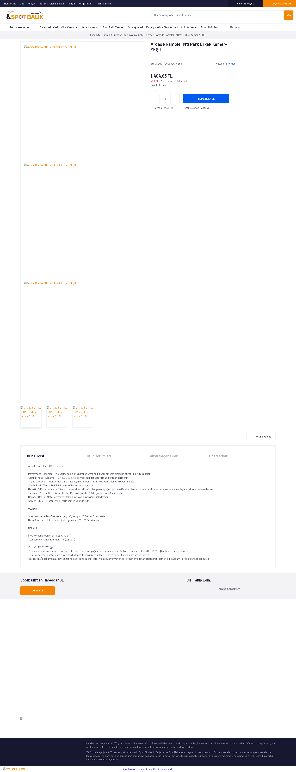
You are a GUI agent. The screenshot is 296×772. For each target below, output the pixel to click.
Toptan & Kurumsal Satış (51, 3)
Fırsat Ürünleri (209, 27)
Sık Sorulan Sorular (161, 687)
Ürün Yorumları (99, 456)
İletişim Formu (223, 660)
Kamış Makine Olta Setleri (162, 27)
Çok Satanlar (189, 27)
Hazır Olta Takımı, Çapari (33, 682)
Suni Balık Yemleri (114, 27)
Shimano (90, 660)
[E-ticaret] (148, 769)
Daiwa (88, 671)
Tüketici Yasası (223, 697)
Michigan (89, 682)
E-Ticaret (271, 719)
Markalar (235, 27)
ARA (288, 15)
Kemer (231, 63)
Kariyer (31, 3)
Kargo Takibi (85, 3)
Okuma (89, 666)
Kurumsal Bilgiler (159, 682)
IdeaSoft (258, 719)
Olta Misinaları (90, 27)
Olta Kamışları (70, 27)
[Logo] (23, 15)
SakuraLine (91, 687)
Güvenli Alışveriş (224, 687)
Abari (88, 692)
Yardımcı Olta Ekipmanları (33, 692)
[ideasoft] (130, 769)
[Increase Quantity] (175, 98)
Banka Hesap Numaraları (163, 676)
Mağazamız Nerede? (161, 671)
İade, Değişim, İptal (226, 682)
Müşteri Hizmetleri (160, 666)
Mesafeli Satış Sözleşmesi (229, 692)
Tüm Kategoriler (20, 27)
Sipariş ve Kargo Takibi (228, 676)
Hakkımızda (10, 3)
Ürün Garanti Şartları (161, 692)
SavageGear (91, 703)
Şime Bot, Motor (28, 703)
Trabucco (90, 676)
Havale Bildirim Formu (227, 671)
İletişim (71, 3)
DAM (87, 697)
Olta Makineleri (49, 27)
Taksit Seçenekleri (163, 456)
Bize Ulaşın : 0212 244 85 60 (148, 629)
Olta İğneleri (135, 27)
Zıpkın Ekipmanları (29, 697)
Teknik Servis (105, 3)
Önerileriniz (218, 456)
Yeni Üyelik (221, 666)
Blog (22, 3)
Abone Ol (37, 590)
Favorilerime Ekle (163, 107)
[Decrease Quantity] (155, 98)
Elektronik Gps (27, 708)
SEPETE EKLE (206, 98)
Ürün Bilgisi (35, 456)
